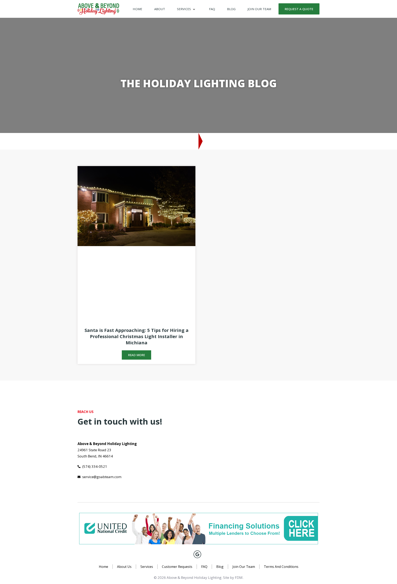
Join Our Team (259, 9)
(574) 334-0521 (232, 140)
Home (137, 9)
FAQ (212, 9)
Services (184, 9)
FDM (239, 577)
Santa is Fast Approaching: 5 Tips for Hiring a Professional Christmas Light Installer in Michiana (137, 336)
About (159, 9)
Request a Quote (299, 9)
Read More (136, 355)
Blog (231, 9)
